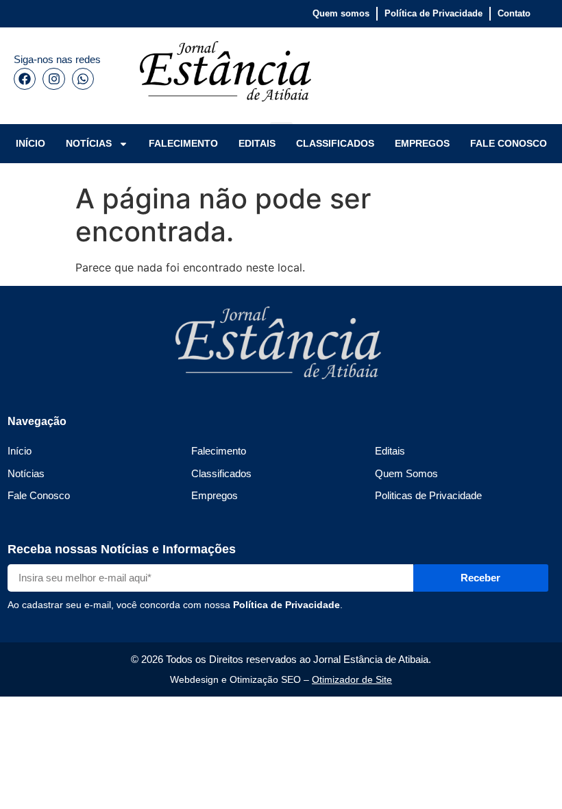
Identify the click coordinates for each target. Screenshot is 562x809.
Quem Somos (406, 473)
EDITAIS (257, 143)
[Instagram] (53, 79)
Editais (390, 451)
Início (20, 451)
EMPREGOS (422, 143)
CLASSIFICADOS (335, 143)
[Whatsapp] (83, 79)
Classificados (221, 473)
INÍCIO (30, 143)
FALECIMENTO (183, 143)
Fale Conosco (39, 495)
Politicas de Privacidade (428, 495)
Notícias (26, 473)
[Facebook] (25, 79)
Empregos (214, 495)
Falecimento (218, 451)
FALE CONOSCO (508, 143)
